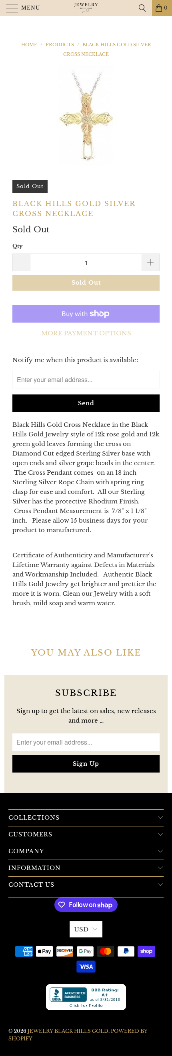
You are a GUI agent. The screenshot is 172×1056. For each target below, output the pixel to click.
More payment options (86, 333)
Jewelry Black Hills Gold (68, 1031)
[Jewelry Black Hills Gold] (86, 8)
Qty (17, 246)
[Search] (142, 8)
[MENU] (8, 8)
